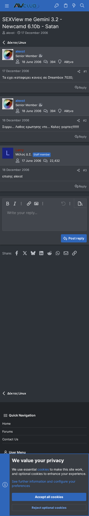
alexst (10, 33)
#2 (85, 120)
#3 (85, 170)
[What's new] (74, 5)
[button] (6, 6)
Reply (82, 87)
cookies (43, 469)
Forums (7, 431)
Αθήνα (68, 62)
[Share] (79, 71)
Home (6, 423)
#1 (85, 71)
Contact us (10, 439)
